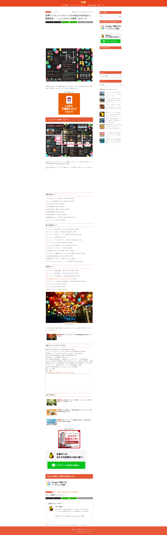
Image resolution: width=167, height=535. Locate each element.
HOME (48, 524)
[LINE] (83, 516)
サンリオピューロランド (74, 5)
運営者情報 (74, 529)
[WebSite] (58, 516)
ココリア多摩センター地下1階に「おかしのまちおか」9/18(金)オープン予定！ (114, 134)
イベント (55, 492)
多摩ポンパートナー (101, 5)
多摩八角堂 (76, 492)
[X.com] (64, 516)
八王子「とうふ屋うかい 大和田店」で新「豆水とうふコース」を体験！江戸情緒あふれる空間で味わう (110, 107)
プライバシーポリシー (91, 529)
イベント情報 (49, 492)
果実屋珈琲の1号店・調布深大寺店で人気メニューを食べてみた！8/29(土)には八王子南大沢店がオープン (111, 127)
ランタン (70, 492)
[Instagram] (77, 516)
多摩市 (65, 492)
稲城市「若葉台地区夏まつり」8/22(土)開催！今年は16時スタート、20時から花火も (113, 120)
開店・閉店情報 (65, 5)
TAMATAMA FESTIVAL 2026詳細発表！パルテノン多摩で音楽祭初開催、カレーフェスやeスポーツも (113, 141)
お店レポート (83, 5)
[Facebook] (70, 516)
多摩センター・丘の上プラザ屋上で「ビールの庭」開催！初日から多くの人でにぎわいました (113, 114)
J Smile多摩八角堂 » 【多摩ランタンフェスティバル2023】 (59, 372)
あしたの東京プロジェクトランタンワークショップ (59, 278)
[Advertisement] (69, 35)
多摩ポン (81, 531)
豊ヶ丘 (60, 492)
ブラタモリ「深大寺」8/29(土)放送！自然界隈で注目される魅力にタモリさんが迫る (113, 100)
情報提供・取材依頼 (92, 5)
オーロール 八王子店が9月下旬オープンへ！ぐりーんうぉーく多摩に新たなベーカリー (113, 94)
